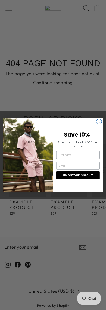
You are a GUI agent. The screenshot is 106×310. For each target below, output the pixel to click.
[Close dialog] (99, 121)
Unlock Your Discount (78, 175)
